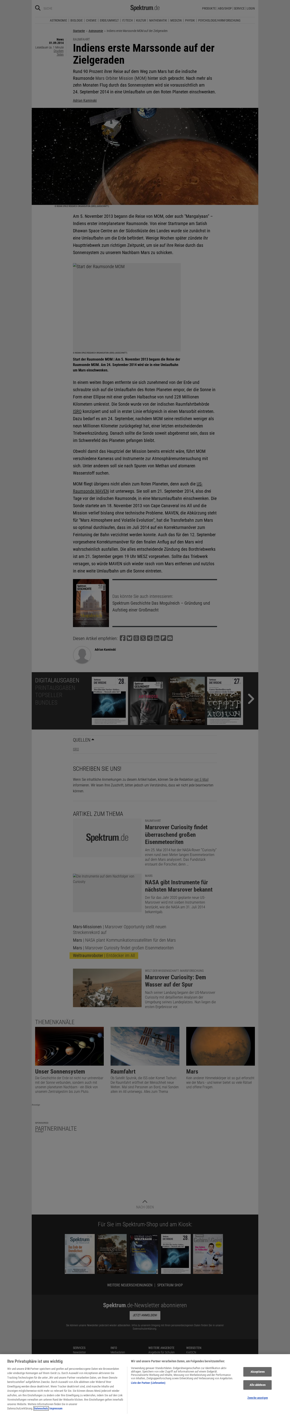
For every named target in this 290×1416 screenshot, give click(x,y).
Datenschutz (41, 1408)
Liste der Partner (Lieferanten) (148, 1382)
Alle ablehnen (258, 1385)
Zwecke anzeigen (257, 1397)
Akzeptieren (258, 1372)
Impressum (56, 1408)
